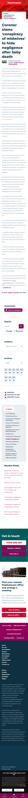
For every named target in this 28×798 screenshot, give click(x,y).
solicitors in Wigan (12, 691)
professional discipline (8, 701)
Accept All (7, 790)
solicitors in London (13, 688)
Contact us (20, 638)
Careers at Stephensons (14, 629)
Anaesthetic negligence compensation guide (12, 506)
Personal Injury (11, 444)
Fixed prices (6, 654)
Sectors (4, 651)
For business (6, 649)
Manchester (6, 674)
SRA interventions (20, 625)
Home (5, 13)
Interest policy (6, 769)
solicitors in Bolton (11, 686)
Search (7, 322)
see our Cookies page (21, 784)
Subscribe (10, 392)
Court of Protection (12, 423)
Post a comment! (14, 310)
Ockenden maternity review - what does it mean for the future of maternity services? (13, 474)
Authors (8, 342)
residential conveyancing (16, 699)
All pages (9, 331)
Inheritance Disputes (13, 436)
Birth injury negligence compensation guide (12, 513)
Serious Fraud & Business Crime (11, 454)
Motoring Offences (12, 441)
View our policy (21, 740)
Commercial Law (11, 416)
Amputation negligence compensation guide (12, 498)
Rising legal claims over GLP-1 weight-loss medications (12, 490)
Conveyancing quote (14, 634)
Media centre (6, 660)
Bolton (4, 670)
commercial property (7, 705)
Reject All (19, 790)
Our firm (5, 658)
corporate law (7, 703)
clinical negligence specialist (11, 292)
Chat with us (14, 554)
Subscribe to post (13, 397)
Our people (5, 656)
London (4, 672)
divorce (6, 699)
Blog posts (19, 331)
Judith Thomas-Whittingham (16, 63)
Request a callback (14, 548)
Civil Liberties (10, 413)
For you (4, 647)
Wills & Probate (11, 458)
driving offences (9, 697)
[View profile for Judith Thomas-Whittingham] (4, 61)
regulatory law (14, 703)
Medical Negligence (10, 18)
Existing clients (9, 638)
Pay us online (6, 625)
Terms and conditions (8, 767)
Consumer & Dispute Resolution (13, 419)
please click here (22, 785)
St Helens (5, 676)
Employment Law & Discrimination (12, 430)
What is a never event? (12, 482)
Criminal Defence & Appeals (12, 426)
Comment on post (13, 394)
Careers (4, 662)
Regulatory (10, 447)
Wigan (4, 678)
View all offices (14, 610)
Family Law (10, 434)
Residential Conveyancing (11, 450)
